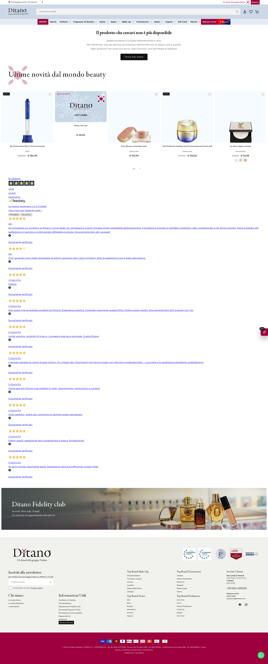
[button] (65, 22)
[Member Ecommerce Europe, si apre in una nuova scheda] (205, 554)
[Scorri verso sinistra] (128, 169)
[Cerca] (237, 12)
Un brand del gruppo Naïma (234, 2)
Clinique (130, 592)
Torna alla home (134, 56)
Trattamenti (142, 22)
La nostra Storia (14, 600)
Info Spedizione (65, 603)
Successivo (26, 215)
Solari (114, 22)
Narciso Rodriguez (184, 606)
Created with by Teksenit (134, 653)
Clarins (179, 592)
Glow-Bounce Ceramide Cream (134, 146)
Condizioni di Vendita (67, 600)
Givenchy (180, 609)
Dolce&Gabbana (133, 576)
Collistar (180, 576)
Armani (130, 582)
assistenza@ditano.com (236, 599)
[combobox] (138, 12)
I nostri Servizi (13, 606)
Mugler (179, 613)
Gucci (179, 603)
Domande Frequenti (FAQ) (69, 610)
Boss (129, 603)
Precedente (14, 215)
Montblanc (131, 609)
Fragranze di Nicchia (83, 22)
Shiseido (180, 585)
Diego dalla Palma (134, 588)
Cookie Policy (148, 650)
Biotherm (181, 582)
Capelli (169, 22)
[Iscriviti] (50, 582)
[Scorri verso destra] (140, 169)
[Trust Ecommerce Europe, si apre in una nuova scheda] (189, 554)
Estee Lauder (182, 588)
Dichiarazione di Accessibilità (70, 613)
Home (102, 22)
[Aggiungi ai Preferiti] (50, 94)
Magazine (255, 2)
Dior (128, 600)
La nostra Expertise (15, 603)
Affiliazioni (63, 619)
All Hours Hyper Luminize (240, 146)
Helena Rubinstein (184, 579)
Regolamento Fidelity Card (69, 606)
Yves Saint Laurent (134, 579)
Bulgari (130, 606)
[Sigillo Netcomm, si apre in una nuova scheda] (220, 554)
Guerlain (130, 585)
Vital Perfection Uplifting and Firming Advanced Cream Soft (187, 146)
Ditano (203, 647)
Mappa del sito (64, 616)
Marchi (194, 22)
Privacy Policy (37, 588)
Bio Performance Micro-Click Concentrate (27, 146)
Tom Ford (180, 616)
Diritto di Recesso (66, 622)
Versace (130, 616)
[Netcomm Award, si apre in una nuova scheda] (236, 554)
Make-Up (126, 22)
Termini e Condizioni (122, 650)
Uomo (157, 22)
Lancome (180, 600)
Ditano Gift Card (80, 125)
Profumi (64, 22)
